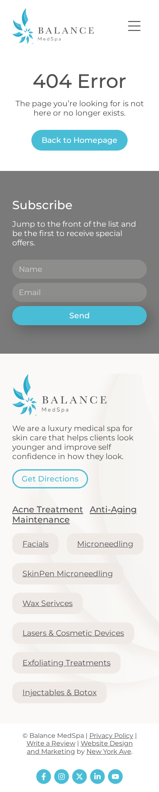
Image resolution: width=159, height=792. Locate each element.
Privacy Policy (111, 735)
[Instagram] (61, 776)
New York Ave (108, 751)
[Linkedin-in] (97, 776)
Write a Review (50, 743)
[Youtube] (115, 776)
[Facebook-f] (43, 776)
